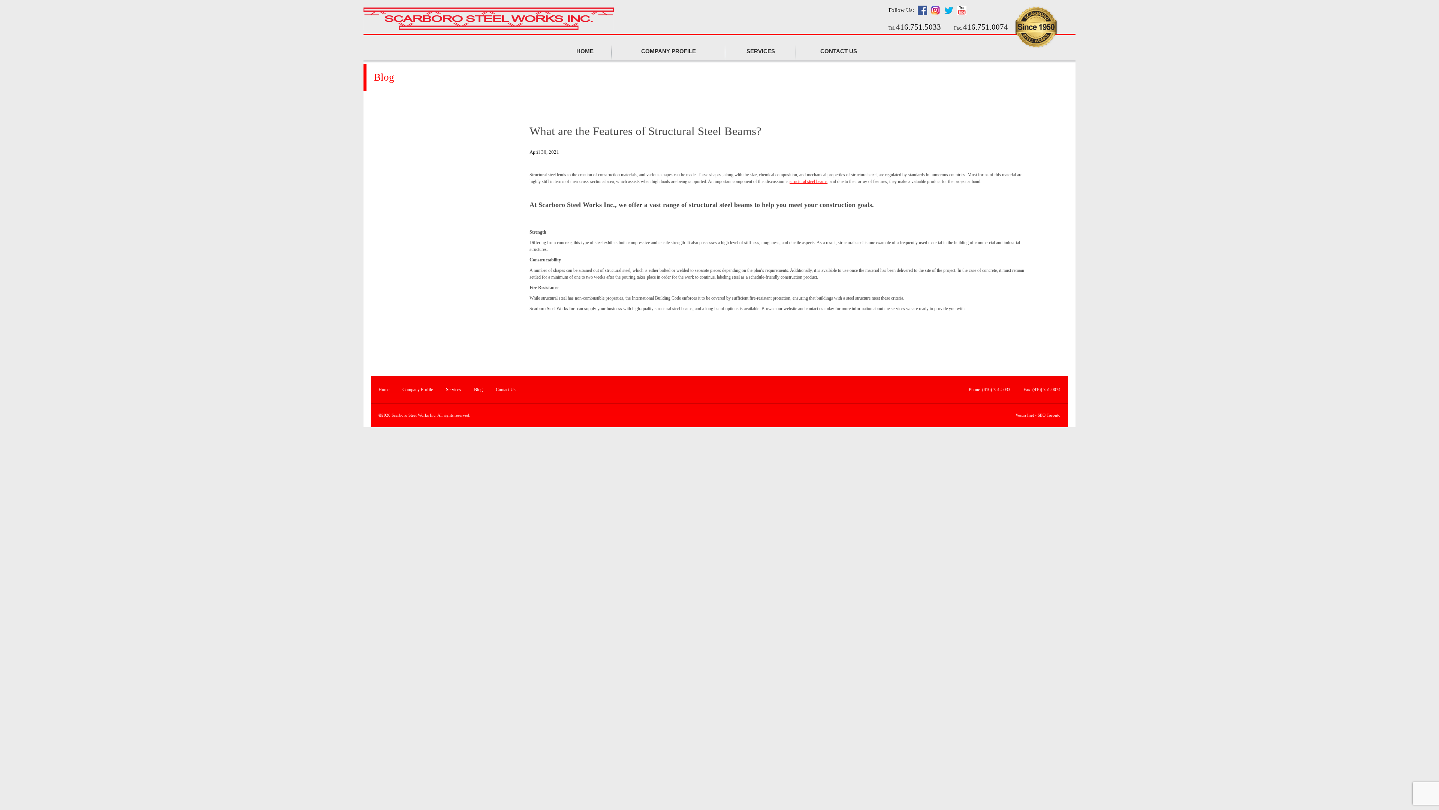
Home (585, 51)
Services (760, 51)
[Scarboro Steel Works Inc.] (488, 20)
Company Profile (417, 389)
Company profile (668, 51)
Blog (478, 389)
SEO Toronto (1049, 415)
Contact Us (838, 51)
